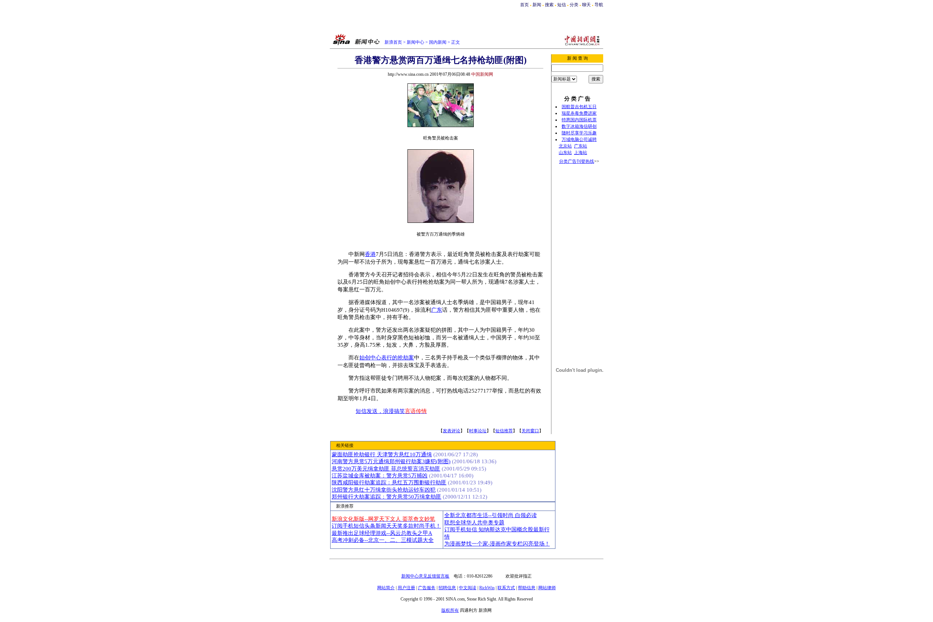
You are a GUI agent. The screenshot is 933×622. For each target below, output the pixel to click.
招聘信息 (447, 587)
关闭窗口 (530, 430)
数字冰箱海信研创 (579, 126)
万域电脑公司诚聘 (579, 139)
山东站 (565, 152)
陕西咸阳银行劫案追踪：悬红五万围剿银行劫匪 (389, 482)
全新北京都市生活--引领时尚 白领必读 (490, 515)
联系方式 (506, 587)
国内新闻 (437, 42)
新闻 (536, 4)
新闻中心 (415, 42)
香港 (370, 254)
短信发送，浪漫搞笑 (391, 411)
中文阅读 (467, 587)
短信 (561, 4)
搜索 (550, 4)
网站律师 (547, 587)
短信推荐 (504, 430)
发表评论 (451, 430)
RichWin (487, 587)
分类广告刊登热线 (576, 161)
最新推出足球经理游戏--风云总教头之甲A (382, 533)
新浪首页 (393, 42)
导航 (598, 4)
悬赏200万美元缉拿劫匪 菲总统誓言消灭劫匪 (386, 469)
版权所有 (450, 610)
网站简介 (386, 587)
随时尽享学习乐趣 (579, 132)
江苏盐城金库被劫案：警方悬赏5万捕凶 (380, 476)
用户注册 (406, 587)
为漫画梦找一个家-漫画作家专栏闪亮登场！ (497, 544)
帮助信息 (526, 587)
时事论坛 (478, 430)
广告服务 (427, 587)
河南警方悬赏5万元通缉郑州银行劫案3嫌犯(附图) (391, 461)
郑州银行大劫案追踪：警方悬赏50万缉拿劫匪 (386, 497)
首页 (524, 4)
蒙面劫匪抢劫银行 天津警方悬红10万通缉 (382, 454)
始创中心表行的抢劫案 (386, 358)
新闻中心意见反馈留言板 (425, 576)
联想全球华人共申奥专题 (474, 522)
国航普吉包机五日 (579, 106)
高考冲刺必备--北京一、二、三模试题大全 (383, 540)
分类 (574, 4)
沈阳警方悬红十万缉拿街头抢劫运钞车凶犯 (384, 490)
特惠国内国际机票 (579, 119)
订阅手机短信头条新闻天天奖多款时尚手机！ (386, 526)
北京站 (565, 146)
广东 (436, 310)
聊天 (586, 4)
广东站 (580, 146)
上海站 (580, 152)
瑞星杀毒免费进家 (579, 113)
